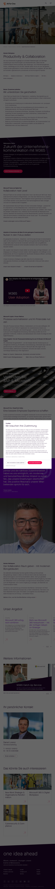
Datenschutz (14, 456)
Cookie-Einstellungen (10, 465)
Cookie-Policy (21, 456)
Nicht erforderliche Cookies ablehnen (15, 462)
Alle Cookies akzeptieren (35, 462)
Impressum (8, 456)
